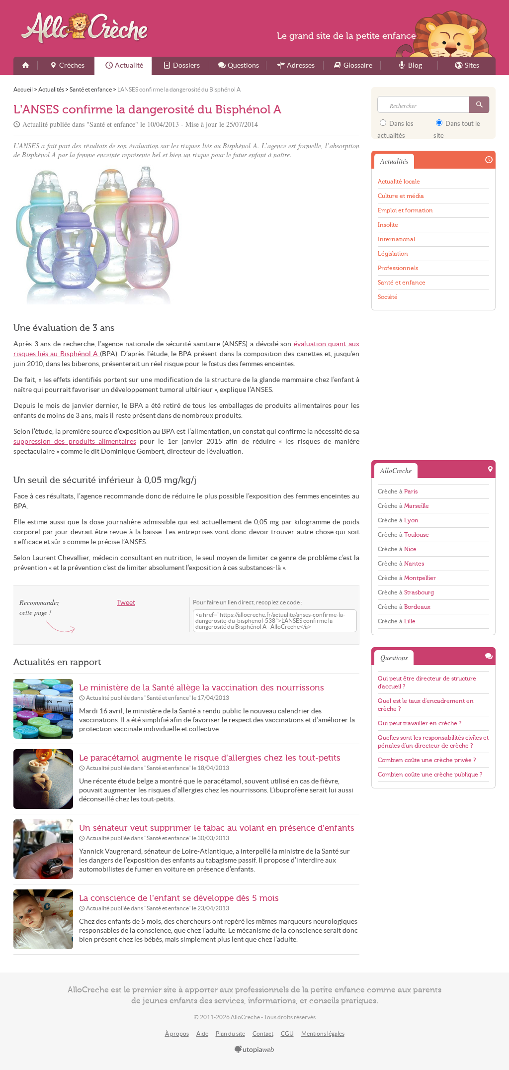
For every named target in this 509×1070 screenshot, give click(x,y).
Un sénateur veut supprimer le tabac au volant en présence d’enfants (216, 828)
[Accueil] (25, 66)
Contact (263, 1033)
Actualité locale (399, 181)
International (396, 239)
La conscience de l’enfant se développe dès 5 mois (179, 898)
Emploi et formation (405, 210)
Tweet (126, 602)
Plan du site (230, 1033)
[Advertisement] (274, 234)
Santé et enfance (401, 282)
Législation (393, 253)
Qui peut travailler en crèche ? (419, 723)
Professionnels (398, 268)
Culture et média (401, 196)
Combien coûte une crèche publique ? (430, 774)
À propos (177, 1033)
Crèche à (398, 491)
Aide (202, 1033)
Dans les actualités (395, 127)
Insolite (388, 224)
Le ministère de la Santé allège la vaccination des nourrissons (201, 687)
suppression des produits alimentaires (74, 441)
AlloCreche (86, 28)
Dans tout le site (456, 127)
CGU (287, 1033)
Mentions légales (322, 1033)
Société (388, 296)
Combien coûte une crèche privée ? (427, 760)
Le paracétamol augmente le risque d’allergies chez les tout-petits (209, 758)
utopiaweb (254, 1050)
